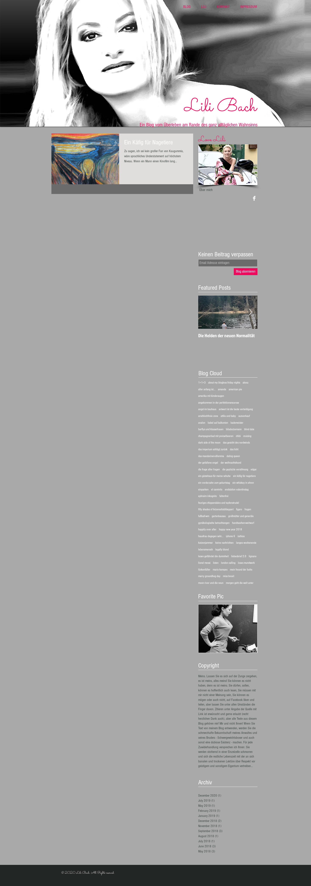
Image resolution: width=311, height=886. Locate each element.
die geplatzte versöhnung (235, 469)
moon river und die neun (210, 583)
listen (216, 563)
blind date (249, 429)
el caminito (216, 489)
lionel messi (204, 563)
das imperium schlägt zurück (212, 449)
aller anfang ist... (206, 389)
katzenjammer (205, 543)
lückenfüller (204, 569)
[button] (227, 628)
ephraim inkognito (207, 496)
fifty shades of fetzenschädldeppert (216, 509)
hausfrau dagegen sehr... (210, 536)
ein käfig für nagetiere (244, 476)
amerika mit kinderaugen (211, 396)
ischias (241, 536)
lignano (252, 556)
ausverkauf (244, 416)
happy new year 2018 (230, 529)
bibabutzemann (234, 429)
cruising (247, 436)
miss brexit (228, 576)
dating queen (233, 456)
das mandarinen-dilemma (211, 456)
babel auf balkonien (218, 423)
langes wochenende (246, 543)
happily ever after (207, 529)
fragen (248, 509)
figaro (239, 509)
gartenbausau (219, 516)
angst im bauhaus (207, 409)
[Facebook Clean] (254, 198)
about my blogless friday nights (224, 382)
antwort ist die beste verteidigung (236, 409)
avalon (201, 423)
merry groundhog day (209, 576)
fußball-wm (203, 516)
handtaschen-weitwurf (243, 523)
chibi (238, 436)
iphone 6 (230, 536)
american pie (235, 389)
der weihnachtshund (231, 462)
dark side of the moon (209, 442)
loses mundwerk (246, 563)
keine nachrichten (224, 543)
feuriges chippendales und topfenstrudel (218, 503)
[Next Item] (251, 312)
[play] (248, 649)
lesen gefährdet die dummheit (213, 556)
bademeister (237, 423)
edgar (254, 469)
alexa (245, 382)
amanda (222, 389)
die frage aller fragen (209, 469)
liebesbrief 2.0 (238, 556)
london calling (228, 563)
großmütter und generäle (241, 516)
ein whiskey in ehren (243, 483)
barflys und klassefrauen (210, 429)
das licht (234, 449)
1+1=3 (202, 382)
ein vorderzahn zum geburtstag (214, 483)
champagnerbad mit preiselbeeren (215, 436)
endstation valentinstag (237, 489)
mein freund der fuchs (241, 569)
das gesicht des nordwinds (236, 442)
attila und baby (228, 416)
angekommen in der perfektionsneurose (218, 402)
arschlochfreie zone (208, 416)
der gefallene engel (208, 462)
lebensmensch (205, 549)
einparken (203, 489)
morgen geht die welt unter (239, 583)
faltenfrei (223, 496)
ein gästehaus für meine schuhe (214, 476)
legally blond (222, 549)
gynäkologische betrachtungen (214, 523)
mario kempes (220, 569)
